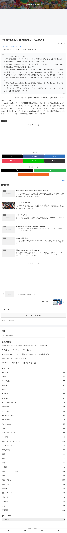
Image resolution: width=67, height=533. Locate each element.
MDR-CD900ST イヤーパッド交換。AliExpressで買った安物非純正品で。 (26, 354)
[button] (54, 161)
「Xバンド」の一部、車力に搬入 (12, 47)
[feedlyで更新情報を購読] (50, 170)
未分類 (4, 121)
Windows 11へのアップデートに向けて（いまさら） (19, 363)
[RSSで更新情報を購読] (33, 174)
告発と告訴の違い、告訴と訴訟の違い (14, 358)
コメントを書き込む (33, 315)
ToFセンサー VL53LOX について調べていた (16, 350)
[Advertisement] (33, 22)
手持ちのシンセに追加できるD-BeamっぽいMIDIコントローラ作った (25, 346)
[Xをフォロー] (17, 170)
